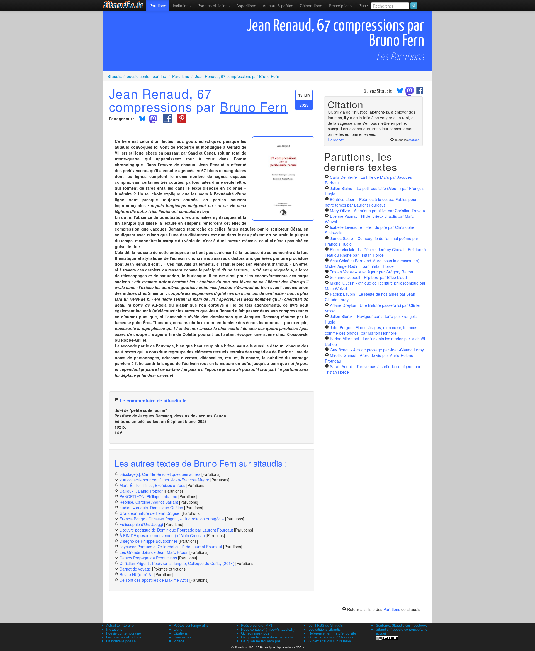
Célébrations (311, 5)
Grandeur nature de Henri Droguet (150, 513)
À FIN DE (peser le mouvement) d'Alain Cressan (162, 535)
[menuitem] (157, 5)
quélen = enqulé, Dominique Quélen (151, 507)
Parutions (157, 5)
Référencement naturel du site (332, 633)
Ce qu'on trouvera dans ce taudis (267, 637)
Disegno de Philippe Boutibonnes (149, 541)
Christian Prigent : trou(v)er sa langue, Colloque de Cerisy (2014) (177, 563)
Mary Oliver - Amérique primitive (378, 210)
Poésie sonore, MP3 (257, 625)
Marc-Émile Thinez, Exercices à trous (152, 485)
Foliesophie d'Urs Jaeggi (141, 524)
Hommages (182, 637)
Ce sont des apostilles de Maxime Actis (154, 580)
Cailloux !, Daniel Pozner (141, 491)
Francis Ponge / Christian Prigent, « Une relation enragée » (172, 519)
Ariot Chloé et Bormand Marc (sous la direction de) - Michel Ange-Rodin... (373, 263)
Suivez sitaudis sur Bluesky (329, 640)
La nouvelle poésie (121, 640)
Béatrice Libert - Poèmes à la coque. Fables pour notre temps (371, 202)
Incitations (114, 629)
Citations (181, 633)
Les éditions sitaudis (324, 629)
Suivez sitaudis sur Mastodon (331, 637)
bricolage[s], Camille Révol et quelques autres (160, 474)
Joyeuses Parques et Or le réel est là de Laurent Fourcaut (171, 546)
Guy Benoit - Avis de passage (377, 350)
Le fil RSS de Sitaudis (325, 625)
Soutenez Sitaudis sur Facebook (401, 625)
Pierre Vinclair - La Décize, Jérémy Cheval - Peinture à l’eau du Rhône (375, 252)
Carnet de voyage (135, 569)
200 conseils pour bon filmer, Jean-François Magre (164, 480)
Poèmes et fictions (213, 5)
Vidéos (179, 640)
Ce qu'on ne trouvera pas (261, 640)
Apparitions (246, 5)
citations (413, 140)
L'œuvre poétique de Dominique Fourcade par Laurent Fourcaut (176, 530)
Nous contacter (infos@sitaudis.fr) (268, 629)
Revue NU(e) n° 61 (136, 574)
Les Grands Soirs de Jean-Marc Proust (154, 552)
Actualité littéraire (120, 625)
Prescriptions (340, 5)
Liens (178, 629)
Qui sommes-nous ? (256, 633)
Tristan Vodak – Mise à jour (372, 272)
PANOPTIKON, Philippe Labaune (148, 496)
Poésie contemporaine (123, 633)
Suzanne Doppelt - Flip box (368, 277)
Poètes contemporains (191, 625)
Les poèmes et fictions (123, 637)
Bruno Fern (254, 106)
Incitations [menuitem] (182, 5)
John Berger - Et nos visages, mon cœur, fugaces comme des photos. (371, 330)
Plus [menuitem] (362, 5)
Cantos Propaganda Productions (148, 558)
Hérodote (336, 140)
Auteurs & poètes (278, 5)
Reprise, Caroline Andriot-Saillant (149, 502)
